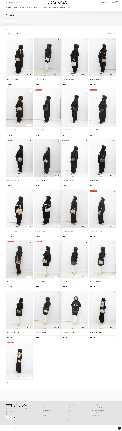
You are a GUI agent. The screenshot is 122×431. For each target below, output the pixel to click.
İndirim (68, 7)
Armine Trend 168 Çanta (13, 332)
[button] (119, 428)
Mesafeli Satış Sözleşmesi (98, 410)
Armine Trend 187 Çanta (40, 79)
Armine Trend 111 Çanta (67, 130)
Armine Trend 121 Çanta (68, 332)
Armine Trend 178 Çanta (96, 180)
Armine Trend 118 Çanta (95, 281)
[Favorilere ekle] (30, 40)
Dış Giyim (70, 407)
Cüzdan (14, 21)
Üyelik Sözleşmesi (96, 415)
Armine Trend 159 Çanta (96, 130)
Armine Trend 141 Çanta (12, 130)
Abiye (69, 420)
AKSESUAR (62, 7)
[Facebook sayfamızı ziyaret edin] (7, 417)
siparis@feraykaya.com (13, 411)
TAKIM (35, 7)
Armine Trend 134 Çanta (40, 180)
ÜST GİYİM (22, 7)
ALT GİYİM (29, 7)
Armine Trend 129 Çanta (96, 332)
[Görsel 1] (17, 75)
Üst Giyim (70, 410)
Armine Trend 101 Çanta (40, 130)
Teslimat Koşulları (96, 412)
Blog (44, 412)
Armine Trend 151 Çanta (68, 79)
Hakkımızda (46, 407)
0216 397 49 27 (11, 414)
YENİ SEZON (8, 7)
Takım (69, 415)
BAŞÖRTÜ (55, 7)
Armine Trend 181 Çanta (12, 231)
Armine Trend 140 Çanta (40, 281)
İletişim (45, 415)
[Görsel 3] (21, 75)
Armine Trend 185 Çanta (68, 231)
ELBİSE (45, 7)
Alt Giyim (70, 412)
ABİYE (50, 7)
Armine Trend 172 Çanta (96, 231)
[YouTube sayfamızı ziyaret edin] (14, 417)
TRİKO (40, 7)
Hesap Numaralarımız (48, 410)
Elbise (69, 417)
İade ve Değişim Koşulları (97, 407)
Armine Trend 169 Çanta (13, 281)
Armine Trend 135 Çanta (13, 180)
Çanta (8, 21)
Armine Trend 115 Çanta (95, 79)
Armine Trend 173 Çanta (40, 332)
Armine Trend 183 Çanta (40, 231)
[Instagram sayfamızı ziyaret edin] (10, 417)
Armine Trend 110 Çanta (12, 79)
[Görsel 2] (19, 75)
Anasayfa (8, 29)
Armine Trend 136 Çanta (68, 180)
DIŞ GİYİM (16, 7)
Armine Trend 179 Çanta (68, 281)
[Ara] (27, 2)
